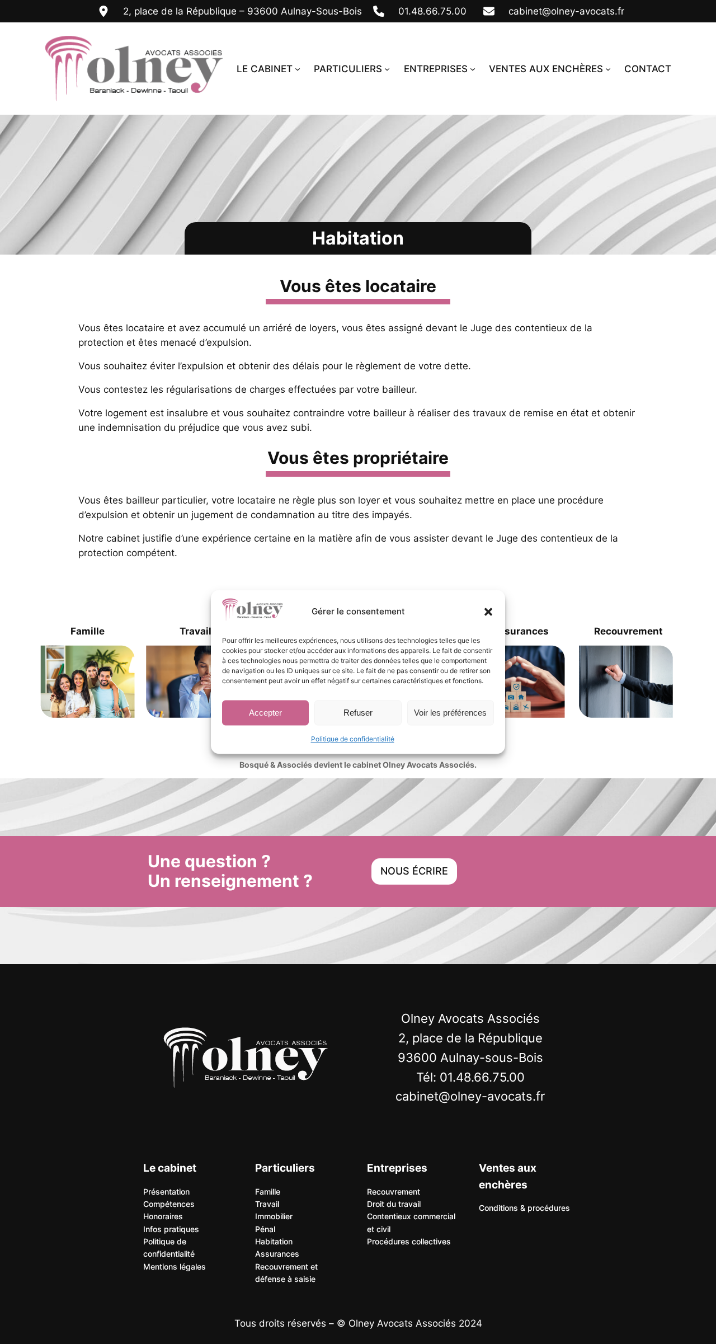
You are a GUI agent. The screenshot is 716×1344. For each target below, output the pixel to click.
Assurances (520, 631)
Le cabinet (169, 1167)
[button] (488, 611)
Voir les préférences (450, 712)
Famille (87, 631)
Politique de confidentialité (352, 739)
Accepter (265, 712)
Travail (195, 631)
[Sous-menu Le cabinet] (297, 69)
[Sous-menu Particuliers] (387, 69)
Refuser (358, 712)
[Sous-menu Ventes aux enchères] (608, 69)
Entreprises (397, 1167)
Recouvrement (628, 631)
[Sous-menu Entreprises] (472, 69)
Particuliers (285, 1167)
